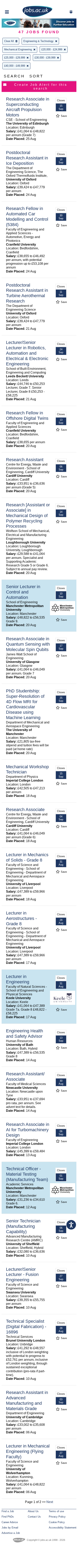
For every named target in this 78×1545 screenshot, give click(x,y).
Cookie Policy (57, 1522)
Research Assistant (24, 459)
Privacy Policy (57, 1516)
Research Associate (25, 809)
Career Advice (10, 1522)
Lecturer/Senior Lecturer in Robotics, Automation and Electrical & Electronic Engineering (27, 353)
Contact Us (34, 1516)
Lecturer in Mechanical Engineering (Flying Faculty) (28, 1451)
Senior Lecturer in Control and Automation (23, 592)
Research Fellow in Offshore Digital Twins (27, 415)
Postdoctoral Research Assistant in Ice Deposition (27, 158)
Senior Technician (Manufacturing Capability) (23, 1226)
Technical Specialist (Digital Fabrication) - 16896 (26, 1326)
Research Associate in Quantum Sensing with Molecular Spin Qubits (28, 644)
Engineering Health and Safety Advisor (24, 1033)
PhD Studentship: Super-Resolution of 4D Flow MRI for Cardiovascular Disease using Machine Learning (25, 704)
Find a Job (8, 1511)
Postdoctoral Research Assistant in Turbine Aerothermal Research (27, 293)
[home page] (37, 16)
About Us (33, 1511)
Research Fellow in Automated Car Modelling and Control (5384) (27, 216)
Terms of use (56, 1511)
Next (49, 1502)
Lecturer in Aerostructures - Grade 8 (21, 918)
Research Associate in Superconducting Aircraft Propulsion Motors (27, 107)
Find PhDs (8, 1516)
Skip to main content (16, 3)
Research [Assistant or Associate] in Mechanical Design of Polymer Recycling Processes (28, 515)
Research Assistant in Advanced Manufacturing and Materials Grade (27, 1400)
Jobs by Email (10, 1527)
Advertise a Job (11, 1532)
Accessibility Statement (62, 1527)
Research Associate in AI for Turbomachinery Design (27, 1130)
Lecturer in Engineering (17, 979)
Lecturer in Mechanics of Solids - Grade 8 (27, 857)
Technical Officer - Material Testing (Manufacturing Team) (27, 1174)
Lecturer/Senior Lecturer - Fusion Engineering (22, 1274)
